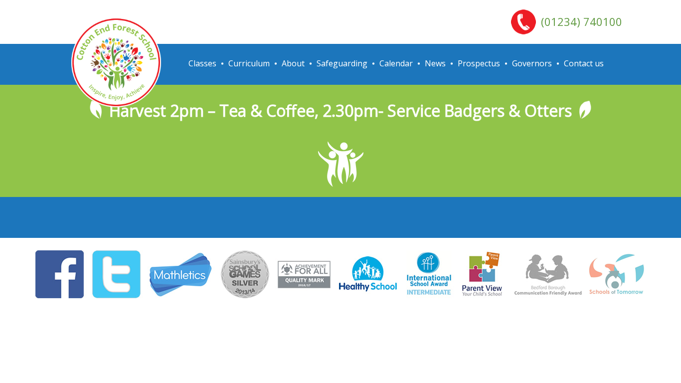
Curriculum (249, 63)
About (293, 63)
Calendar (396, 63)
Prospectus (479, 63)
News (435, 63)
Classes (202, 63)
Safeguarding (342, 63)
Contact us (584, 63)
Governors (532, 63)
